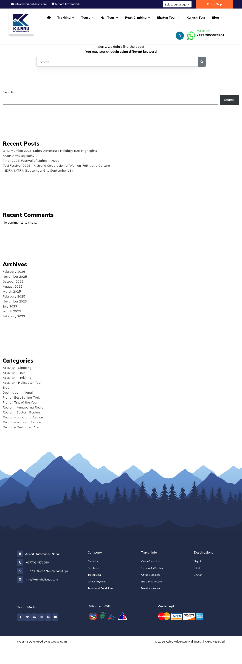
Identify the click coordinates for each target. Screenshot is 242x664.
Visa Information (150, 561)
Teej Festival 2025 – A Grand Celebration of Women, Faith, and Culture (56, 165)
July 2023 (10, 306)
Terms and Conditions (100, 588)
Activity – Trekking (17, 378)
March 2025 (12, 291)
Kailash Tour (196, 17)
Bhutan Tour (166, 17)
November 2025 (15, 276)
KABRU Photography (19, 156)
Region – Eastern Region (21, 412)
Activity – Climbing (17, 368)
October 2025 (13, 281)
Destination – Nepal (18, 392)
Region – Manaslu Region (22, 422)
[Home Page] (49, 17)
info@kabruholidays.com (31, 4)
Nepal (197, 561)
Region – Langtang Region (23, 417)
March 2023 (12, 311)
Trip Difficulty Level (151, 581)
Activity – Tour (14, 373)
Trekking (64, 17)
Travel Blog (94, 574)
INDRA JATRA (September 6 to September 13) (38, 170)
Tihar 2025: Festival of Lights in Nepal (31, 161)
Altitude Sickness (151, 574)
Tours (85, 17)
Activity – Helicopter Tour (22, 382)
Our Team (93, 568)
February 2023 (14, 316)
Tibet (197, 568)
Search (8, 92)
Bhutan (198, 574)
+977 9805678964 (210, 33)
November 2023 (15, 301)
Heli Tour (107, 17)
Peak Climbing (136, 17)
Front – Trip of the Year (20, 402)
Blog (215, 17)
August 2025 (12, 286)
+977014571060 (37, 562)
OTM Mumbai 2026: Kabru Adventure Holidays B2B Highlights (50, 151)
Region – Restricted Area (22, 427)
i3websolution (57, 641)
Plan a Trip (214, 4)
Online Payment (97, 581)
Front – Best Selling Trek (21, 397)
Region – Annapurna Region (24, 407)
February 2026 (14, 272)
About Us (93, 561)
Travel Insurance (150, 588)
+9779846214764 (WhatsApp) (47, 571)
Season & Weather (152, 568)
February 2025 (14, 296)
